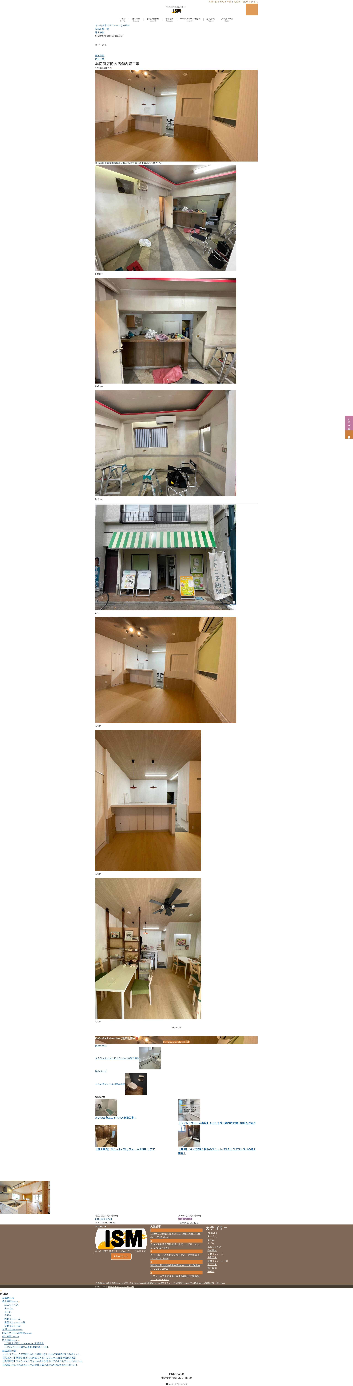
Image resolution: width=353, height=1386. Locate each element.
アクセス (253, 1)
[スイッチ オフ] (252, 9)
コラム (211, 1239)
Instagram (169, 1042)
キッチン (212, 1236)
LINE (187, 1042)
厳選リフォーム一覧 (218, 1260)
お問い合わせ (185, 1219)
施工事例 (99, 55)
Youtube (212, 1232)
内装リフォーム (12, 1318)
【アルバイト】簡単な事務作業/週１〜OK (26, 1347)
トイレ (211, 1243)
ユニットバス (214, 1246)
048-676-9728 (103, 1219)
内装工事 (99, 59)
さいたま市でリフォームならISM (121, 1287)
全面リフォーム (216, 1253)
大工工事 (212, 1264)
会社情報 (212, 1250)
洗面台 (211, 1271)
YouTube (179, 1042)
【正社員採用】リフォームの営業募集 (24, 1343)
